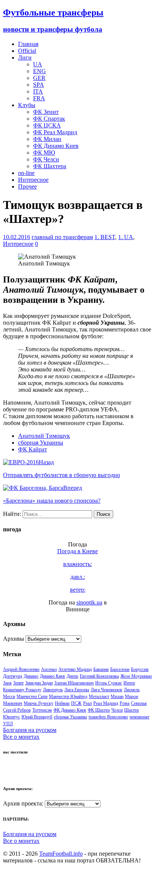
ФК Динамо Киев (56, 146)
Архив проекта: (23, 803)
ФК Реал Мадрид (55, 132)
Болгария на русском (29, 730)
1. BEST (104, 237)
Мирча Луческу (38, 703)
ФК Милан (47, 139)
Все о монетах (21, 736)
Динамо (31, 676)
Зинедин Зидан (39, 683)
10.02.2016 (16, 237)
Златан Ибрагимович (74, 683)
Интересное (33, 179)
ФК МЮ (44, 152)
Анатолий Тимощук (44, 436)
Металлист (99, 696)
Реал (87, 703)
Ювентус (11, 717)
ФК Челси (46, 159)
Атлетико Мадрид (75, 669)
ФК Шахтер (99, 710)
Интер (129, 683)
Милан (117, 696)
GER (39, 78)
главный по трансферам (62, 237)
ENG (39, 71)
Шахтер (131, 710)
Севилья (139, 703)
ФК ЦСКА (47, 125)
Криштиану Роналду (22, 689)
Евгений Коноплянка (99, 676)
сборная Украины (40, 442)
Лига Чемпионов (106, 689)
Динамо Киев (52, 676)
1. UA (125, 237)
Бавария (101, 669)
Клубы (26, 105)
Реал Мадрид (105, 703)
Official (27, 51)
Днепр (72, 676)
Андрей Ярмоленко (21, 669)
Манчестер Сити (32, 696)
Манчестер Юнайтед (68, 696)
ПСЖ (76, 703)
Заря (7, 683)
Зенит (18, 683)
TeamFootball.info (61, 853)
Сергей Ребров (17, 710)
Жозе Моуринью (136, 676)
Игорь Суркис (108, 683)
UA (37, 64)
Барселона (119, 669)
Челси (117, 710)
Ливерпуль (53, 689)
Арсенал (49, 669)
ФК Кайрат (32, 449)
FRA (39, 98)
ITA (38, 91)
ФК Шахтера (49, 166)
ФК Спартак (49, 118)
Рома (124, 703)
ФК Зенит (46, 112)
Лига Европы (76, 689)
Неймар (62, 703)
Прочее (27, 186)
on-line (26, 173)
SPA (38, 84)
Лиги (25, 57)
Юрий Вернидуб (36, 717)
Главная (28, 44)
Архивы (13, 638)
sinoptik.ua (89, 602)
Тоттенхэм (42, 710)
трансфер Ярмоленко (108, 717)
